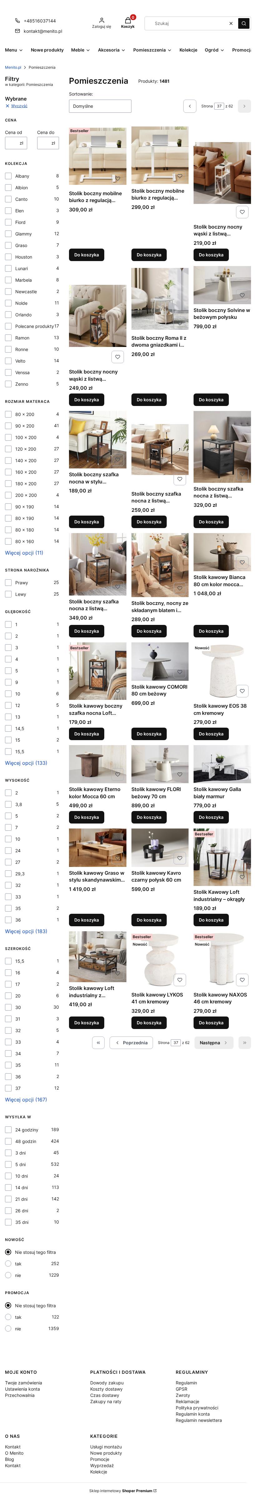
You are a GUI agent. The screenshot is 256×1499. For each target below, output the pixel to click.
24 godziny (26, 1129)
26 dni (21, 1210)
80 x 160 (24, 541)
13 (17, 717)
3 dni (20, 1152)
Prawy (21, 582)
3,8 (18, 804)
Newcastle (26, 291)
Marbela (23, 280)
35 (18, 908)
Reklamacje (187, 1401)
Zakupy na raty (105, 1401)
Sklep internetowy (120, 1490)
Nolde (21, 303)
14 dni (21, 1187)
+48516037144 (40, 20)
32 (18, 885)
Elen (19, 210)
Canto (21, 199)
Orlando (23, 314)
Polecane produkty (34, 326)
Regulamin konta (193, 1414)
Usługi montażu (106, 1446)
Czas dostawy (104, 1395)
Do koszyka (86, 254)
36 (18, 920)
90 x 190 (24, 506)
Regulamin (186, 1382)
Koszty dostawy (106, 1389)
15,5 (19, 751)
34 (18, 1053)
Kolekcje (98, 1471)
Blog (9, 1459)
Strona (207, 106)
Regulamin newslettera (199, 1420)
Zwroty (183, 1395)
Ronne (21, 349)
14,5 (19, 728)
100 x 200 (26, 437)
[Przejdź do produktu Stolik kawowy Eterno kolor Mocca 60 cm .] (97, 764)
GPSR (181, 1389)
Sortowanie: (81, 93)
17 (17, 984)
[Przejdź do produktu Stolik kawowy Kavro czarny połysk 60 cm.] (160, 848)
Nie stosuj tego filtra (35, 1252)
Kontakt (13, 1446)
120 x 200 (25, 449)
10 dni (21, 1176)
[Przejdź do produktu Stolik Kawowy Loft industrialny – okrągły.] (222, 857)
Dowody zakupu (107, 1382)
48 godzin (25, 1141)
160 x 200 (26, 472)
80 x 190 (24, 518)
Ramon (22, 337)
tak (18, 1263)
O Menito (14, 1453)
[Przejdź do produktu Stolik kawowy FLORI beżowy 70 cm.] (160, 764)
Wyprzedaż (102, 1465)
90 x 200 (24, 425)
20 (18, 995)
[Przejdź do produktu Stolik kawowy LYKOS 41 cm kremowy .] (160, 960)
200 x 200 (26, 495)
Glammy (23, 233)
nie (18, 1275)
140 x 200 (26, 460)
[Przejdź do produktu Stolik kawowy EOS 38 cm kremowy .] (222, 671)
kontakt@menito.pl (43, 31)
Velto (20, 361)
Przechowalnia (20, 1395)
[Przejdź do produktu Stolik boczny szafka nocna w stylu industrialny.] (97, 439)
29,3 (20, 873)
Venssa (22, 372)
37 (18, 1088)
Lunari (21, 268)
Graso (21, 245)
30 (18, 1007)
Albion (21, 187)
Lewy (20, 594)
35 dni (21, 1222)
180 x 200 (26, 483)
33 (18, 896)
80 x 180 (24, 529)
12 (17, 705)
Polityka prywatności (197, 1407)
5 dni (20, 1164)
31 (17, 1019)
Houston (23, 257)
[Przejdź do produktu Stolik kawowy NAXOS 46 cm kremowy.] (222, 960)
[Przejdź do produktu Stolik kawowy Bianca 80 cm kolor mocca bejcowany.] (222, 552)
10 (17, 693)
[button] (243, 23)
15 (17, 740)
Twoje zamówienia (23, 1382)
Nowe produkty (106, 1453)
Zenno (21, 384)
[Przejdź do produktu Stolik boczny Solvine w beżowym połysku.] (222, 285)
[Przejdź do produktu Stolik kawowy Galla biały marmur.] (222, 764)
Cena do (45, 132)
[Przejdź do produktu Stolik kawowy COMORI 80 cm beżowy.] (160, 661)
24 (18, 850)
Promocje (99, 1459)
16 (17, 972)
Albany (22, 176)
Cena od (13, 132)
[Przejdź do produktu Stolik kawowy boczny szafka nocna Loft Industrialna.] (97, 671)
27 (17, 862)
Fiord (20, 222)
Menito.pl (13, 67)
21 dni (21, 1199)
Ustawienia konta (22, 1389)
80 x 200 (24, 414)
